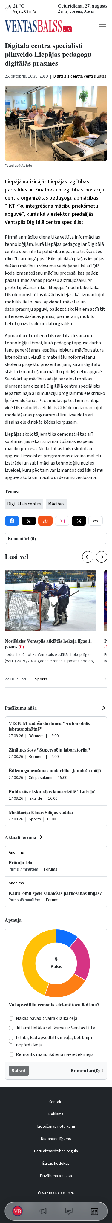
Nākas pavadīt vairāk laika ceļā (46, 1018)
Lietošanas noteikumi (56, 1127)
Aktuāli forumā (20, 837)
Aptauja (13, 919)
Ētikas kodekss (56, 1163)
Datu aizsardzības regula (56, 1151)
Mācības (56, 504)
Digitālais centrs (24, 504)
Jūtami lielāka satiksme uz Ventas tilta (55, 1028)
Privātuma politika (56, 1176)
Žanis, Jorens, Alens (76, 11)
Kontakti (56, 1102)
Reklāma (56, 1114)
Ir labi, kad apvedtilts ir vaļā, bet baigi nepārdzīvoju (54, 1041)
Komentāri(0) (85, 1070)
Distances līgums (56, 1139)
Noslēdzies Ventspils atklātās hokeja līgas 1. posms (48, 643)
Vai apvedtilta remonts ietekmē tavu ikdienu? (54, 1004)
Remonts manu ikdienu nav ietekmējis (54, 1054)
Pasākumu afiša (21, 707)
